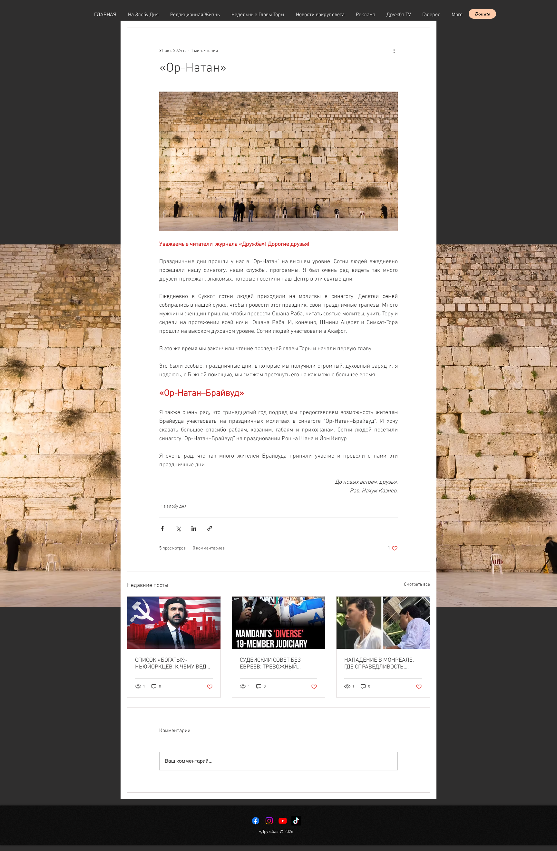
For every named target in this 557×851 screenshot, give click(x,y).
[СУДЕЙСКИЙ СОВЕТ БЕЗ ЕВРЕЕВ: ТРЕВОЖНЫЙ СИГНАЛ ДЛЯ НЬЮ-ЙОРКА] (278, 623)
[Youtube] (283, 821)
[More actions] (394, 50)
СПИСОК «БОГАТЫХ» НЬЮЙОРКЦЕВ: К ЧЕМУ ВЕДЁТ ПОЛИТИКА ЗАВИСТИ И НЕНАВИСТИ (173, 663)
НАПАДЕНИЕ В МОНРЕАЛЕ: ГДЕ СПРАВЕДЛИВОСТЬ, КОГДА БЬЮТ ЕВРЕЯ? (379, 663)
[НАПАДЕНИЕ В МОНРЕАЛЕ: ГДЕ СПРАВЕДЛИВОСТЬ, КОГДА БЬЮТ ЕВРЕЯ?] (383, 623)
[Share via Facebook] (162, 528)
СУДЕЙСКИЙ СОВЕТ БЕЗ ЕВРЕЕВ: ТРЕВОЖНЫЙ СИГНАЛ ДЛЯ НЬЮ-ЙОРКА (274, 663)
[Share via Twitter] (178, 528)
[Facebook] (255, 821)
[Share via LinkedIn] (194, 528)
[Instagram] (269, 821)
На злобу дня (174, 506)
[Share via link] (210, 528)
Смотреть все (417, 584)
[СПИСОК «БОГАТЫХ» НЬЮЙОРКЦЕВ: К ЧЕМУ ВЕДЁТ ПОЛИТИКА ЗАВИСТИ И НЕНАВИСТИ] (173, 623)
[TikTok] (296, 821)
